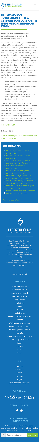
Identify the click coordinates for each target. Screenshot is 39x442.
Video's (19, 349)
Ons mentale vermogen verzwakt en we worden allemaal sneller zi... (21, 182)
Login (19, 379)
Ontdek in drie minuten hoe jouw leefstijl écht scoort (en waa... (19, 162)
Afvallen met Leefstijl (19, 293)
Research (19, 346)
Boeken (19, 306)
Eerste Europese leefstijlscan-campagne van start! (18, 172)
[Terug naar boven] (35, 438)
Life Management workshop (19, 316)
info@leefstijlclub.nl (19, 274)
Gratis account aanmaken (19, 383)
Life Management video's (19, 329)
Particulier (19, 366)
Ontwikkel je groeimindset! (16, 193)
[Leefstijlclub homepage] (11, 5)
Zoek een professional (19, 339)
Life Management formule (19, 323)
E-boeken (19, 310)
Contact (19, 376)
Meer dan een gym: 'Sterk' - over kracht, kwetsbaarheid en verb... (19, 177)
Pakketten (20, 303)
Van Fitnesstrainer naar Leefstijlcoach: (15, 167)
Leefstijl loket (20, 313)
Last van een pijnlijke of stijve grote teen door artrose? (20, 187)
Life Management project (19, 326)
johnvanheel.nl (20, 265)
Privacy (19, 353)
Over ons (19, 319)
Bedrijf (19, 373)
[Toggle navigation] (35, 5)
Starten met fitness (19, 290)
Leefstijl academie (19, 296)
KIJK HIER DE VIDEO (8, 125)
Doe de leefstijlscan (19, 286)
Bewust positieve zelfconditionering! (20, 191)
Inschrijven (32, 435)
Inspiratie (19, 333)
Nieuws (19, 343)
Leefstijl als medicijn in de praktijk (19, 336)
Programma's (19, 300)
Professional (19, 369)
